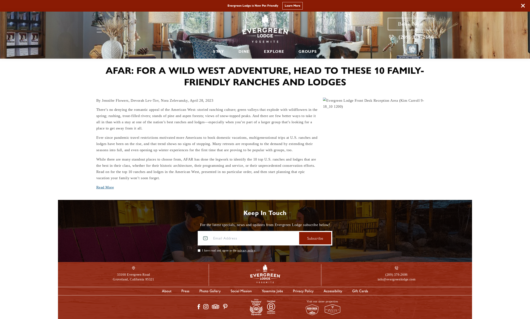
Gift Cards (360, 291)
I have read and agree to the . (229, 250)
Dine (243, 51)
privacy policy (246, 250)
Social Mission (241, 291)
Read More (105, 187)
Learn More (292, 5)
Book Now (411, 24)
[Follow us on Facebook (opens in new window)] (199, 306)
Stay (218, 51)
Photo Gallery (210, 291)
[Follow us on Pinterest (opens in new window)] (225, 306)
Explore (274, 51)
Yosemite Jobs (272, 291)
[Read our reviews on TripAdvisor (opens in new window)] (215, 306)
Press (185, 291)
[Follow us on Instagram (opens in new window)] (205, 306)
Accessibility (333, 291)
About (166, 291)
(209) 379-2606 (416, 37)
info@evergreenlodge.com (397, 279)
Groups (308, 51)
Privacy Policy (303, 291)
